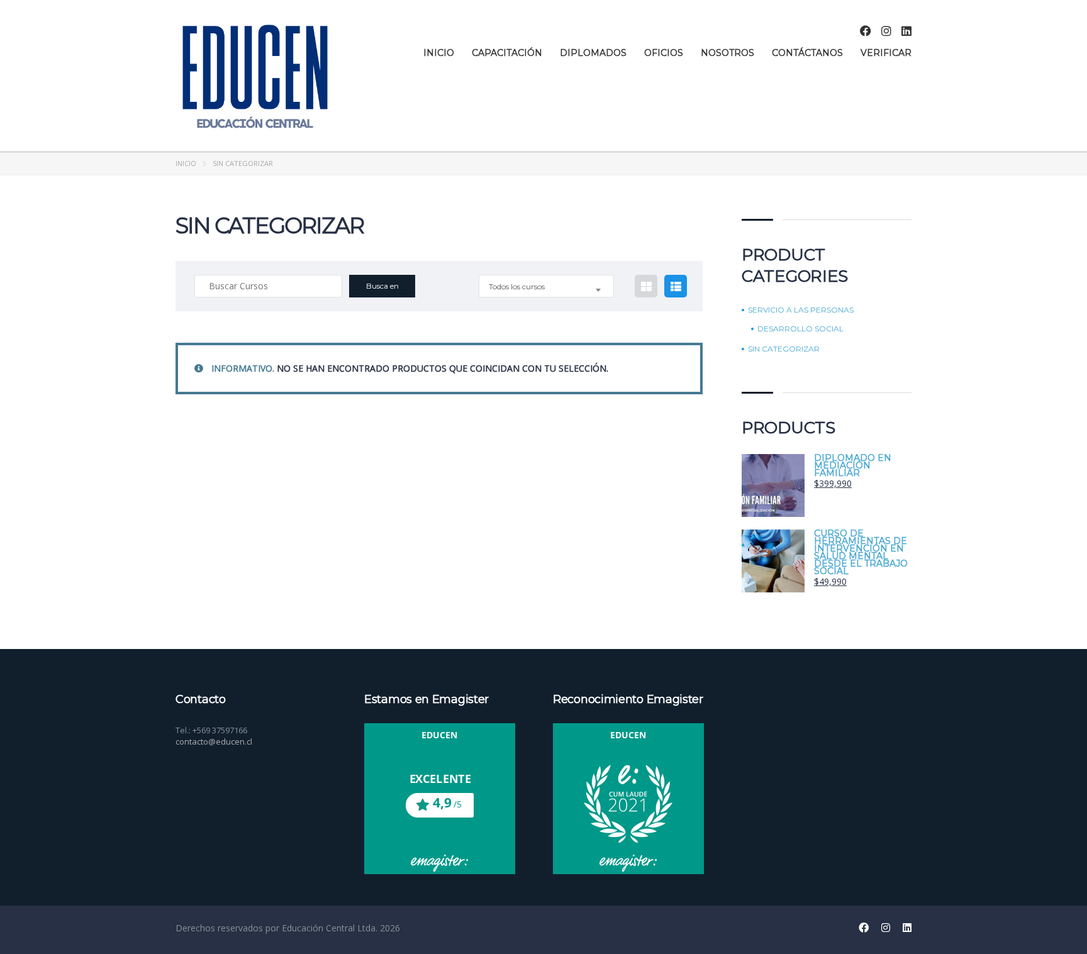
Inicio (438, 52)
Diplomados (593, 52)
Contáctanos (807, 52)
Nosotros (727, 52)
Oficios (663, 52)
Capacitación (507, 52)
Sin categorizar (784, 349)
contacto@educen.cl (214, 741)
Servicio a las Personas (801, 310)
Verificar (886, 52)
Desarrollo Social (800, 329)
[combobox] (546, 286)
